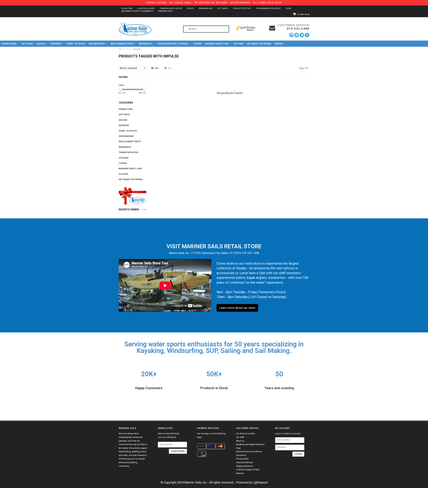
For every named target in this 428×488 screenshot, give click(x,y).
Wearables (145, 43)
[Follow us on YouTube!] (296, 35)
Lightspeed (260, 482)
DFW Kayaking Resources (268, 8)
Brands (279, 43)
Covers (197, 43)
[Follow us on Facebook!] (307, 35)
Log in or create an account (288, 433)
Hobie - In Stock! (75, 43)
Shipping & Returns (244, 466)
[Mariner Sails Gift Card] (132, 196)
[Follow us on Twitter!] (302, 35)
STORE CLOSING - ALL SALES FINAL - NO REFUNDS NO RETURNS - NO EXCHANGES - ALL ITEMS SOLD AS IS (214, 3)
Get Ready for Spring (259, 43)
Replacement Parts (122, 43)
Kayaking (55, 43)
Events (190, 8)
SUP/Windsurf (97, 43)
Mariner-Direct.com (216, 43)
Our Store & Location (245, 433)
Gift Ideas (27, 43)
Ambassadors (205, 8)
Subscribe (178, 451)
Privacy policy (242, 459)
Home (121, 49)
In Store (238, 43)
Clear (144, 209)
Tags (129, 49)
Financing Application (171, 8)
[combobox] (206, 29)
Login (288, 8)
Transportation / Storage (172, 43)
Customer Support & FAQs (248, 469)
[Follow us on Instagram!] (291, 35)
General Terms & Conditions (249, 451)
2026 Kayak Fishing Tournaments (137, 11)
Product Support (242, 8)
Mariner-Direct (165, 11)
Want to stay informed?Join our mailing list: (168, 435)
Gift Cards (223, 8)
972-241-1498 (126, 8)
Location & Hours (146, 8)
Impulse (136, 49)
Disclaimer (241, 455)
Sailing (40, 43)
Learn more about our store (237, 308)
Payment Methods (244, 462)
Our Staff (240, 437)
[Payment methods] (201, 446)
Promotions (9, 43)
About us (240, 441)
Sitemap (240, 473)
